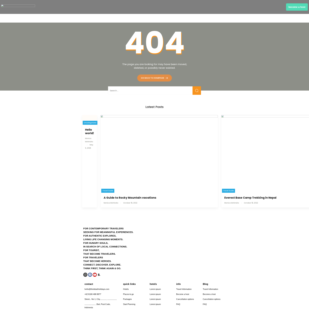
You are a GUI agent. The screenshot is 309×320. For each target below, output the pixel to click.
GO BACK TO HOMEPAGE (153, 78)
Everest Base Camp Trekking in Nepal (250, 198)
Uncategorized (90, 122)
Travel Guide (107, 190)
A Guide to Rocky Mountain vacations (130, 198)
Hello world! (89, 131)
